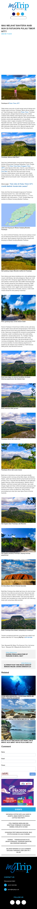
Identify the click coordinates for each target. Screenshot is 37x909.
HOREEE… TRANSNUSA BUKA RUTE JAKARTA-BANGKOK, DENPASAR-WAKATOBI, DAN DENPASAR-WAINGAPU (18, 841)
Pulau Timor (12, 103)
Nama (3, 752)
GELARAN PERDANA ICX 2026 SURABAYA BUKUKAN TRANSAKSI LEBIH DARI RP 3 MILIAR (18, 850)
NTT (18, 103)
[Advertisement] (18, 55)
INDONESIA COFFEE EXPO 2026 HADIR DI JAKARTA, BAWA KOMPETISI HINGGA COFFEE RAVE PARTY (18, 816)
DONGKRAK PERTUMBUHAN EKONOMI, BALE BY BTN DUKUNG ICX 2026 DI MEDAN (18, 833)
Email (3, 758)
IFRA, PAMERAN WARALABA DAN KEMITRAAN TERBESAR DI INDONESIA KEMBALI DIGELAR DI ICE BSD (18, 825)
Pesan (3, 765)
